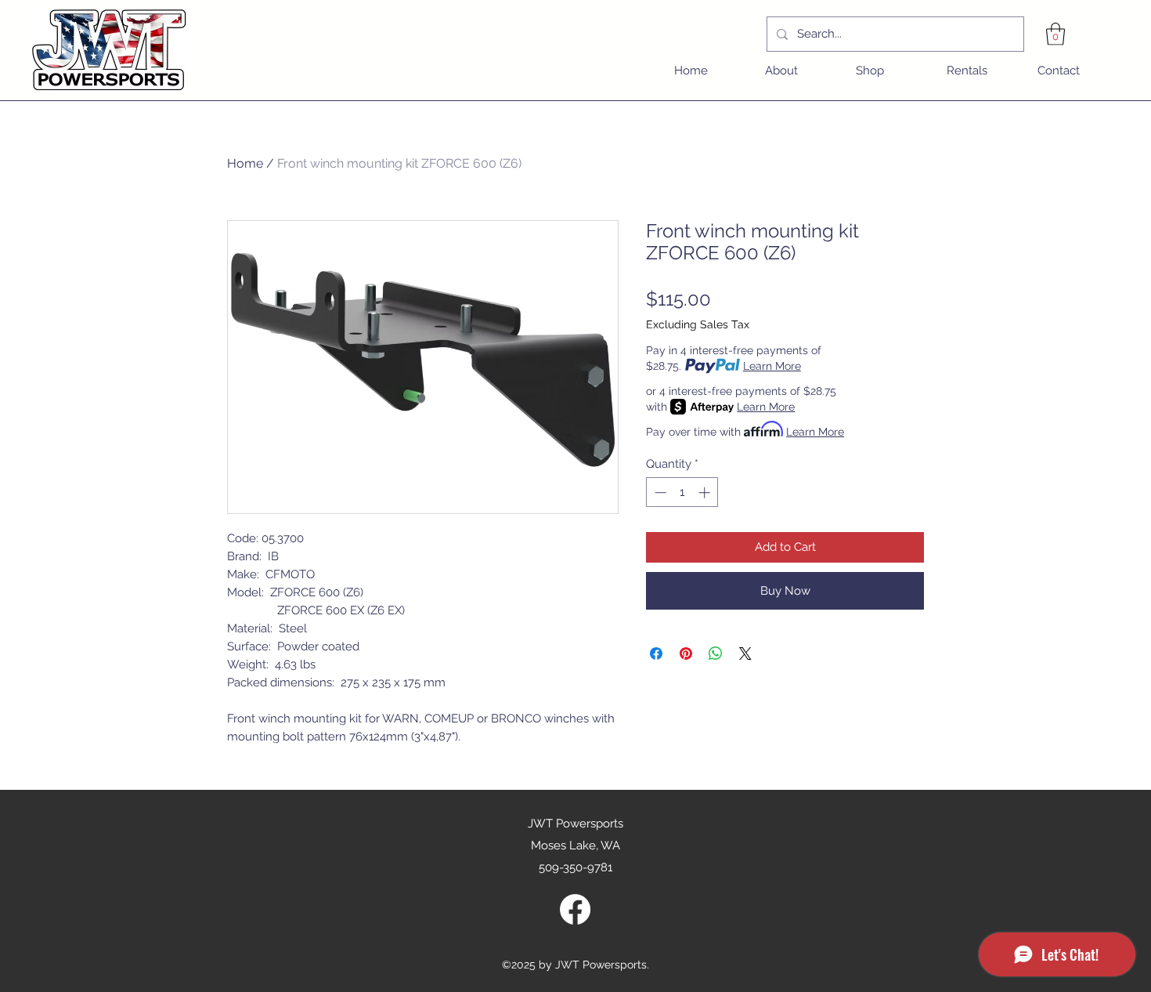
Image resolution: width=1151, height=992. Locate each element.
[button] (1055, 34)
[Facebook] (575, 909)
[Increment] (705, 492)
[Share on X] (745, 653)
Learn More (772, 366)
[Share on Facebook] (656, 653)
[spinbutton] (682, 492)
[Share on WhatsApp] (715, 653)
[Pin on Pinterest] (686, 653)
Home (245, 163)
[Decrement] (658, 492)
